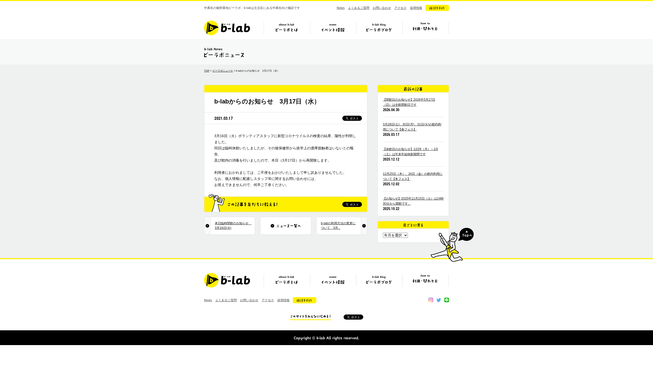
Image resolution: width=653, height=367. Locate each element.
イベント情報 (333, 30)
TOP (206, 70)
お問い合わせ (382, 8)
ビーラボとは (287, 30)
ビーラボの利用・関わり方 (425, 30)
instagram (431, 300)
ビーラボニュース (222, 70)
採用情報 (416, 8)
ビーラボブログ (379, 30)
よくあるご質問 (358, 8)
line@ (446, 300)
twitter (438, 300)
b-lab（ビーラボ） (227, 28)
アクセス (400, 8)
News (341, 8)
